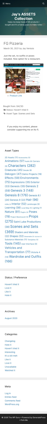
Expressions (20, 182)
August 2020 (11, 318)
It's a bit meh (11, 356)
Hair (32, 199)
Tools (13, 243)
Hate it (8, 295)
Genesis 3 (22, 190)
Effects (12, 177)
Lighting (37, 208)
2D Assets (11, 157)
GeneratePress (39, 417)
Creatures (14, 169)
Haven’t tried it (12, 284)
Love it (8, 288)
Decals (27, 170)
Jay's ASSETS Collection (23, 16)
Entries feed (11, 397)
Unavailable (10, 367)
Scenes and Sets (26, 113)
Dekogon (13, 173)
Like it (8, 291)
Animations (14, 160)
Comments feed (12, 400)
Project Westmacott (19, 217)
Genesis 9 (17, 200)
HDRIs (8, 204)
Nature (12, 211)
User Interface (29, 244)
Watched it (10, 370)
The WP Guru (14, 417)
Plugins (24, 212)
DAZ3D (19, 106)
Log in (8, 393)
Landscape (33, 204)
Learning (13, 207)
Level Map (26, 208)
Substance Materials (16, 239)
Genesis (17, 186)
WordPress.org (12, 404)
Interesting (10, 352)
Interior (19, 203)
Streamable (29, 236)
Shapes (17, 236)
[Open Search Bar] (43, 3)
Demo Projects (32, 174)
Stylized (38, 236)
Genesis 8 (16, 195)
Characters (22, 166)
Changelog (10, 341)
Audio (28, 161)
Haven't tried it (21, 110)
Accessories (24, 158)
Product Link (16, 95)
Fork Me (24, 420)
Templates (33, 240)
